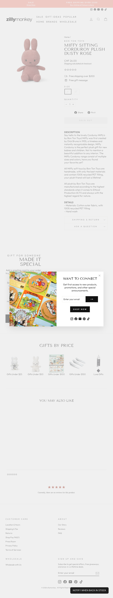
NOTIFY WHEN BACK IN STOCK (89, 590)
